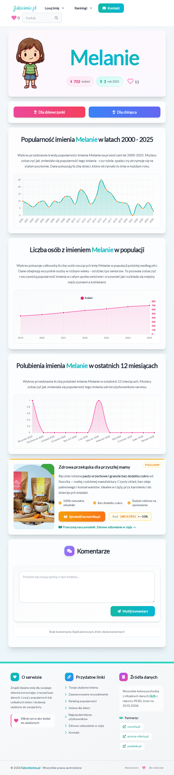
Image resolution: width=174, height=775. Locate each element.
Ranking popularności (83, 701)
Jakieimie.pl (24, 8)
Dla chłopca (127, 112)
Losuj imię (52, 8)
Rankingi (80, 8)
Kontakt (114, 8)
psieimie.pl (134, 746)
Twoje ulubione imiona (83, 687)
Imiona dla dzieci (79, 708)
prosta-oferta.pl (138, 736)
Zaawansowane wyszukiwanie (88, 694)
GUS (152, 696)
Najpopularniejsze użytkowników (80, 717)
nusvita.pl (134, 726)
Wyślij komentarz (135, 611)
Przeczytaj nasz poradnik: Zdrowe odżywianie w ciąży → (99, 527)
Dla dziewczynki (51, 112)
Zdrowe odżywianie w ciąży (86, 725)
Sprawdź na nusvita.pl (84, 516)
